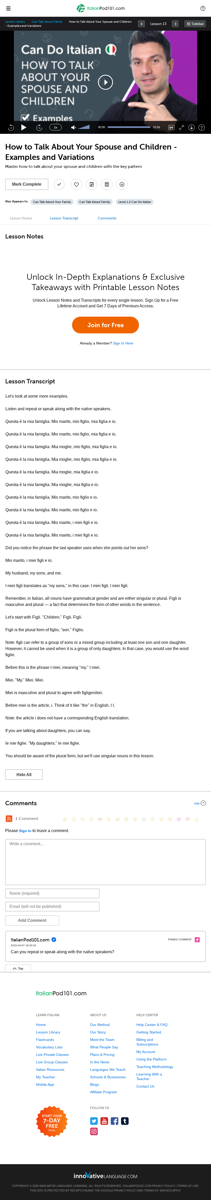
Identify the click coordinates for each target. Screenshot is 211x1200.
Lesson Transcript (64, 218)
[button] (203, 8)
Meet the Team (102, 1040)
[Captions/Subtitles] (171, 127)
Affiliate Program (103, 1092)
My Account (145, 1052)
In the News (99, 1062)
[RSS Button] (9, 819)
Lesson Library (15, 21)
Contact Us (145, 1086)
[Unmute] (74, 127)
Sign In (25, 831)
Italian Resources (50, 1069)
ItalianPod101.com (137, 1185)
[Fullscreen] (181, 127)
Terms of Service (158, 1190)
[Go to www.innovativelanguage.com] (105, 1174)
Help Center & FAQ (152, 1025)
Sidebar (198, 24)
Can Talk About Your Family (52, 202)
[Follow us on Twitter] (94, 1121)
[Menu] (8, 8)
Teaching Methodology (154, 1067)
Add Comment (32, 920)
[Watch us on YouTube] (104, 1121)
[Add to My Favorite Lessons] (76, 184)
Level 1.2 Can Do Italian (134, 202)
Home (41, 1025)
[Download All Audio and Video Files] (122, 184)
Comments (107, 218)
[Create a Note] (91, 184)
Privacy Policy (163, 1185)
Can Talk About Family (47, 21)
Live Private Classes (52, 1055)
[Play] (24, 127)
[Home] (101, 12)
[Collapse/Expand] (105, 803)
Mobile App (45, 1084)
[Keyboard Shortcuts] (201, 127)
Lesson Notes (21, 218)
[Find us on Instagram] (94, 1131)
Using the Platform (151, 1059)
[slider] (84, 127)
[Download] (191, 127)
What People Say (104, 1047)
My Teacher (45, 1077)
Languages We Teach (108, 1069)
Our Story (98, 1032)
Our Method (100, 1025)
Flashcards (45, 1040)
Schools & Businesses (108, 1077)
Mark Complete (26, 184)
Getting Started (148, 1032)
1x (55, 127)
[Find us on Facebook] (115, 1121)
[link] (141, 23)
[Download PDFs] (106, 184)
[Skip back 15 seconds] (10, 127)
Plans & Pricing (102, 1055)
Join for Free (105, 325)
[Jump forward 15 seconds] (39, 127)
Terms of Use (187, 1185)
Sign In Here (123, 343)
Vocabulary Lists (49, 1047)
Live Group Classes (52, 1062)
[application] (105, 82)
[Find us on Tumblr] (125, 1121)
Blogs (94, 1084)
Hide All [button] (23, 774)
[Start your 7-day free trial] (52, 1122)
